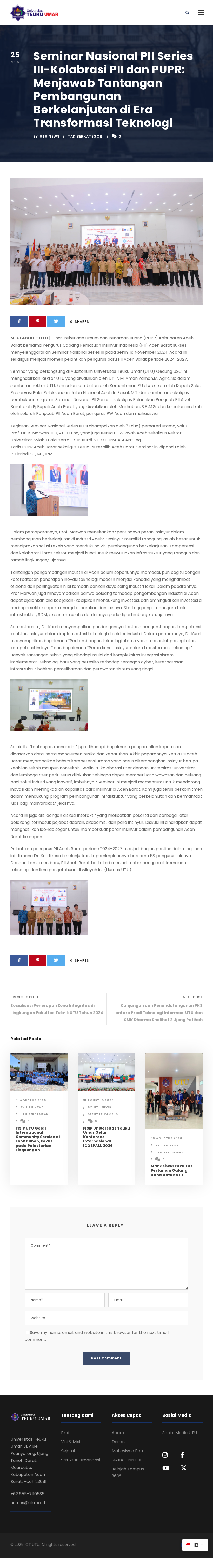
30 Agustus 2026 (166, 1138)
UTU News (50, 136)
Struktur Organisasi (80, 1460)
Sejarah (68, 1451)
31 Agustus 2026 (31, 1100)
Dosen (118, 1442)
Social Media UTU (179, 1433)
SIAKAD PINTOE (127, 1460)
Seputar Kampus (103, 1114)
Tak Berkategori (86, 136)
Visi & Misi (70, 1442)
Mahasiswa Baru (128, 1451)
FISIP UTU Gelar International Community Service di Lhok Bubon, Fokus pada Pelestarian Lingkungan (38, 1139)
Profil (66, 1433)
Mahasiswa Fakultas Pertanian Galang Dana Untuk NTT (171, 1170)
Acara (118, 1433)
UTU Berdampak (34, 1114)
